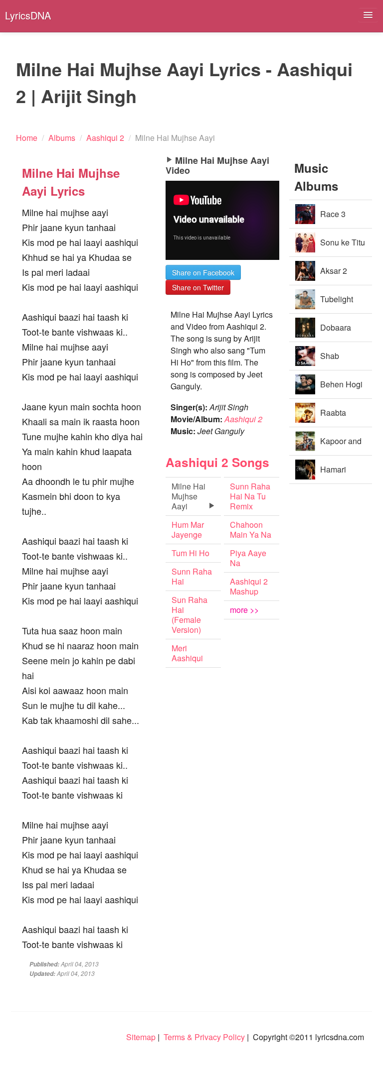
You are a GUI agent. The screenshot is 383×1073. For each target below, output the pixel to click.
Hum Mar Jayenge (188, 529)
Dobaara (335, 327)
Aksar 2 (333, 270)
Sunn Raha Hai (192, 576)
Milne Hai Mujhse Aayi (188, 496)
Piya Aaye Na (248, 558)
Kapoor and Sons (341, 445)
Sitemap (141, 1037)
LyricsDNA (28, 15)
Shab (329, 355)
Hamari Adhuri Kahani (320, 474)
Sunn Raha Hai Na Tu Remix (250, 496)
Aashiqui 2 (243, 419)
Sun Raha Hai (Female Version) (189, 614)
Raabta (333, 412)
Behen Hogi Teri (341, 388)
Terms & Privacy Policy (204, 1037)
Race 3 (333, 214)
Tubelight (336, 299)
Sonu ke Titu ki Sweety (342, 247)
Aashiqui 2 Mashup (249, 586)
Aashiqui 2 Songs (217, 462)
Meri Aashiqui (187, 653)
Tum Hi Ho (190, 553)
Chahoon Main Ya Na (250, 529)
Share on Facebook (203, 272)
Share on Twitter (198, 287)
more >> (244, 609)
